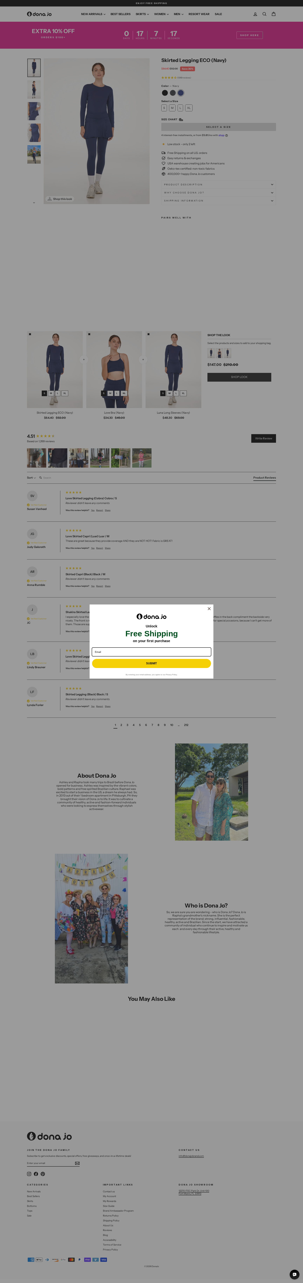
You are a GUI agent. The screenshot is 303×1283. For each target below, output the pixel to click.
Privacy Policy (171, 675)
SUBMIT (151, 663)
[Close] (209, 608)
